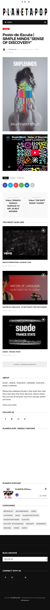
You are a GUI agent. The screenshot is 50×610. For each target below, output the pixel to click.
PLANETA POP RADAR (11, 519)
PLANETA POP (15, 598)
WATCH (24, 528)
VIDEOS (6, 28)
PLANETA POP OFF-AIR (31, 515)
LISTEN (33, 511)
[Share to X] (10, 185)
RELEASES (7, 528)
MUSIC (12, 178)
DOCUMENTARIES (22, 511)
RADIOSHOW (41, 523)
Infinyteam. (25, 600)
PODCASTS (30, 523)
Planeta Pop (13, 49)
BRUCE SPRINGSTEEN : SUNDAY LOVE (17, 262)
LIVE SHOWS (8, 515)
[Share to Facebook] (5, 185)
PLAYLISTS (25, 519)
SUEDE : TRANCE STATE (11, 352)
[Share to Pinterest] (32, 185)
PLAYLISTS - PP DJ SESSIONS (13, 523)
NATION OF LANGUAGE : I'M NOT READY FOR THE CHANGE (25, 307)
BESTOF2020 (8, 511)
